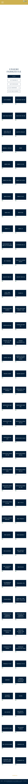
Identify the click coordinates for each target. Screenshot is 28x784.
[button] (13, 88)
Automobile (14, 80)
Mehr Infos (7, 106)
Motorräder (14, 84)
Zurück (14, 775)
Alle (14, 76)
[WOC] (25, 1)
